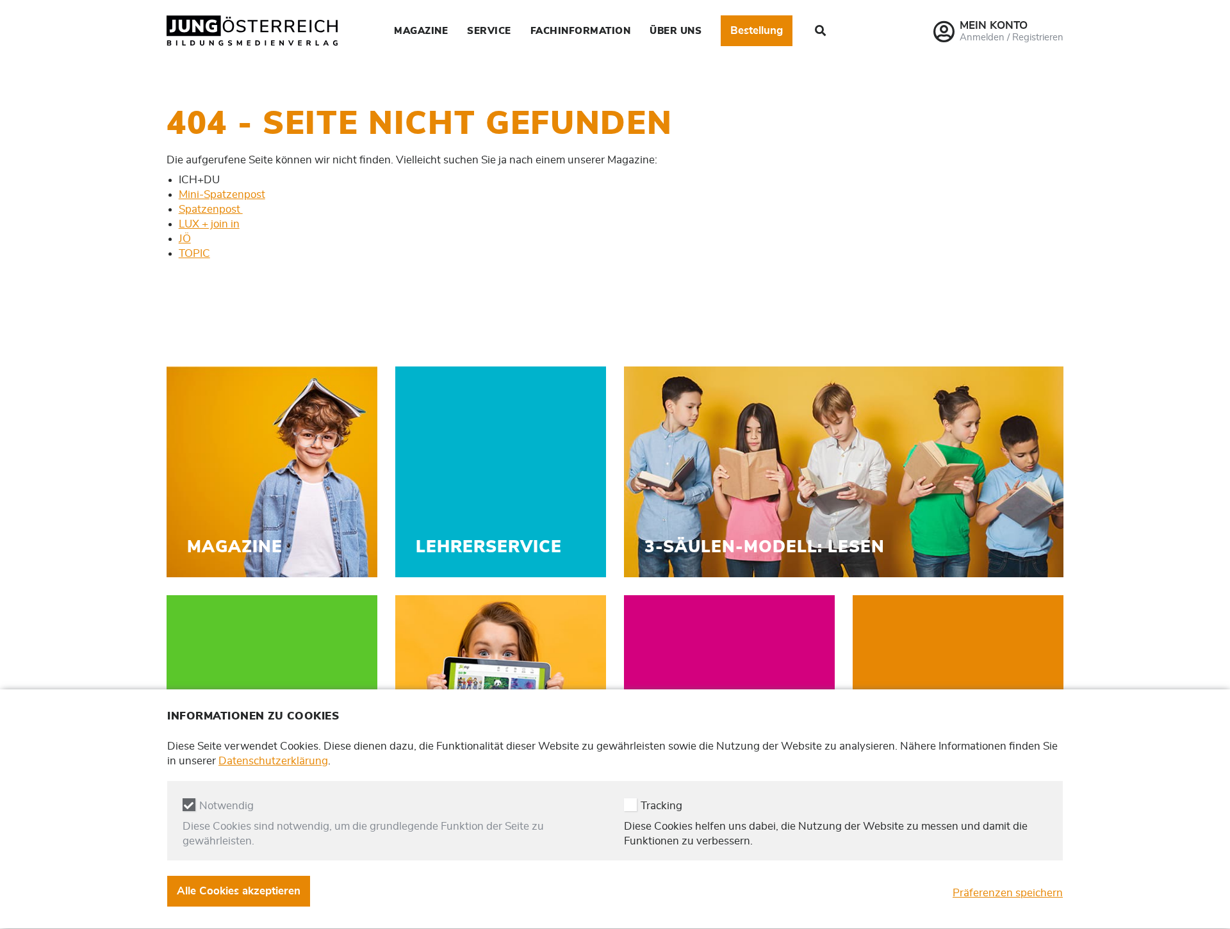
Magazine (421, 31)
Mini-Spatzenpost (222, 194)
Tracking (661, 805)
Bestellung (756, 30)
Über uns (675, 31)
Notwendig (226, 805)
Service (489, 31)
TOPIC (194, 253)
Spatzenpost (211, 209)
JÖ (185, 238)
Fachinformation (580, 31)
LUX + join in (209, 223)
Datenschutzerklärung (273, 760)
